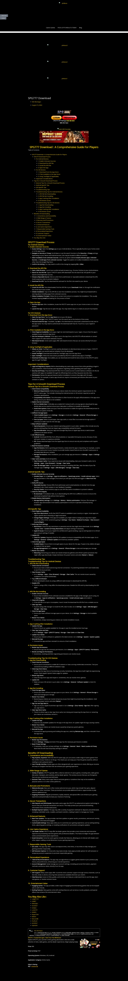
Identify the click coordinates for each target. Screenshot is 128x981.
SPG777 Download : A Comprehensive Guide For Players (49, 154)
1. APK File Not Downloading (47, 194)
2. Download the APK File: (46, 163)
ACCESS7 (34, 906)
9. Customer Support (42, 233)
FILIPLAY (34, 921)
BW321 (34, 917)
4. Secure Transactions (43, 222)
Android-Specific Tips (42, 185)
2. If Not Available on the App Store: (49, 174)
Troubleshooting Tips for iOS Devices (47, 203)
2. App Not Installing (44, 207)
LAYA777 (34, 910)
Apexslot (34, 925)
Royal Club (35, 914)
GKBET (34, 901)
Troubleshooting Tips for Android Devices (49, 192)
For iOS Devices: (41, 170)
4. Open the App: (43, 168)
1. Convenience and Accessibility (46, 216)
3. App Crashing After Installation (48, 198)
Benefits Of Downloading (42, 214)
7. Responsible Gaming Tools (45, 229)
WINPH (34, 912)
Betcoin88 (35, 919)
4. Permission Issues (44, 200)
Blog (80, 28)
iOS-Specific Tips (41, 187)
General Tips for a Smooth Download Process (50, 183)
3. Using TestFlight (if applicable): (48, 176)
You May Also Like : (40, 238)
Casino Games (50, 28)
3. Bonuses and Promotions (44, 220)
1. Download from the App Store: (48, 172)
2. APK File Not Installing (45, 196)
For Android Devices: (42, 159)
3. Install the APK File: (44, 165)
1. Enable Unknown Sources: (47, 161)
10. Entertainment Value (43, 235)
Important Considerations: (44, 179)
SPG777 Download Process (42, 157)
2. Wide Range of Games (43, 218)
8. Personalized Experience (44, 231)
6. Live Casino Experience (44, 227)
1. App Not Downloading (45, 205)
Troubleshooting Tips (43, 189)
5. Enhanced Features (42, 225)
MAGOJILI (35, 903)
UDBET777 (35, 899)
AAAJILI (34, 908)
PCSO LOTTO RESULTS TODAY (67, 28)
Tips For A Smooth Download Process (46, 181)
